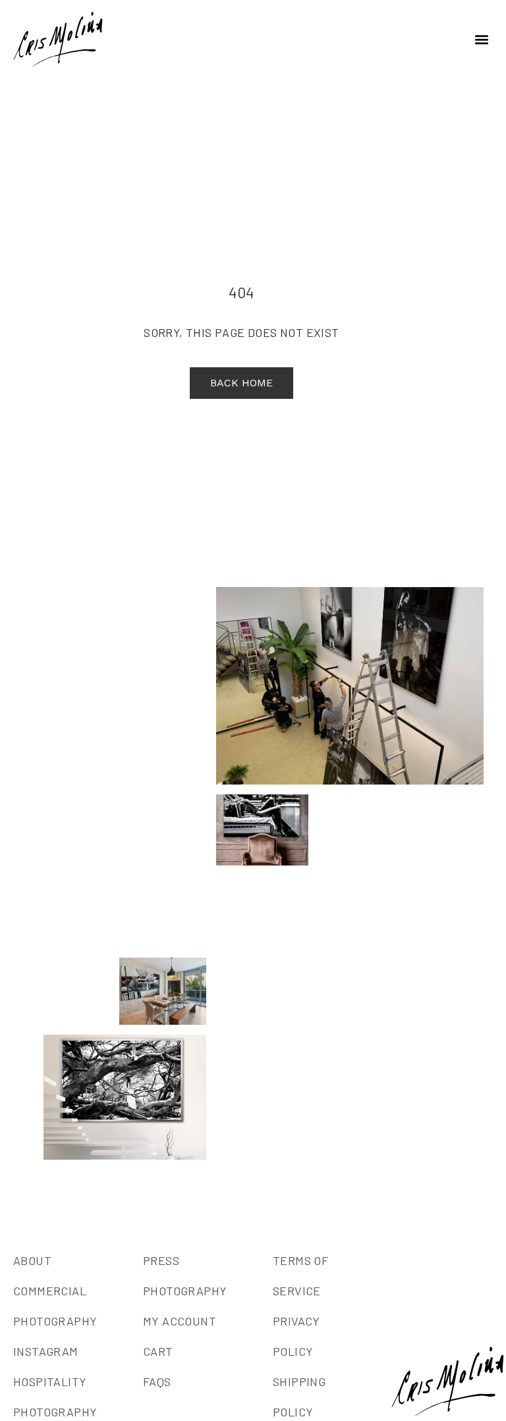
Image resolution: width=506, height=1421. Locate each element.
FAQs (157, 1381)
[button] (482, 40)
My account (179, 1321)
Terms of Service (300, 1275)
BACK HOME (241, 382)
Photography (185, 1290)
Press (161, 1260)
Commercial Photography (55, 1305)
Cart (158, 1351)
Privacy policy (296, 1336)
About (32, 1260)
